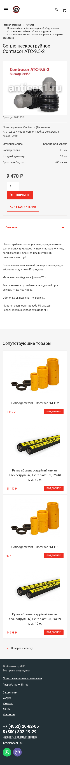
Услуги (7, 698)
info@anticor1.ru (12, 743)
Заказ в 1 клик (23, 207)
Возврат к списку (19, 648)
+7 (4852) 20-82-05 (21, 726)
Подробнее (53, 411)
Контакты (9, 714)
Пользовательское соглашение (22, 678)
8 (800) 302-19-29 (19, 731)
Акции (6, 709)
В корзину (20, 195)
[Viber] (17, 755)
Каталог (8, 703)
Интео (25, 684)
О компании (10, 692)
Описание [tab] (11, 227)
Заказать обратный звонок (20, 736)
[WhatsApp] (7, 755)
